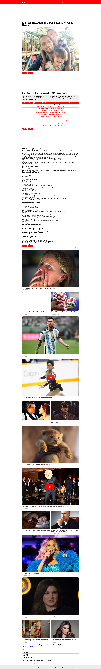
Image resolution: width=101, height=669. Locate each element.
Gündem (58, 2)
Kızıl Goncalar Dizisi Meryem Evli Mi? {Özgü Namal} (50, 122)
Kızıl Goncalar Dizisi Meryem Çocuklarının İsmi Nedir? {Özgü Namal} (50, 123)
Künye (32, 667)
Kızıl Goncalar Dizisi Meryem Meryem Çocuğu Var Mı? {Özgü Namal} (50, 120)
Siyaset (63, 2)
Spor (78, 2)
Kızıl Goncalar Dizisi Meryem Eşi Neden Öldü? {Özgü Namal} (50, 125)
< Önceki (25, 73)
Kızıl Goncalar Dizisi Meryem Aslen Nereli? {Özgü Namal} (50, 106)
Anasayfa (52, 2)
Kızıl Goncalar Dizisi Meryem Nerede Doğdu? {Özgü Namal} (50, 108)
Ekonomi (73, 2)
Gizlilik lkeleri (48, 667)
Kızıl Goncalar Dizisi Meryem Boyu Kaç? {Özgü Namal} (50, 118)
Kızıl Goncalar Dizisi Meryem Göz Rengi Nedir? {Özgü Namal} (50, 112)
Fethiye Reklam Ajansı (69, 667)
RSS (53, 667)
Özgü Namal (30, 646)
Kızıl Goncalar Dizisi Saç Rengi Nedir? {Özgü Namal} (50, 114)
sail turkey (77, 667)
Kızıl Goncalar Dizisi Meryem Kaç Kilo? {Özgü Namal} (50, 116)
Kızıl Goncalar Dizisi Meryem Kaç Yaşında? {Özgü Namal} (50, 110)
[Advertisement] (50, 13)
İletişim (36, 667)
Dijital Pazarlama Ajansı (59, 667)
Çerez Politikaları (41, 667)
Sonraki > (30, 73)
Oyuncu (27, 647)
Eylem (24, 2)
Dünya (67, 2)
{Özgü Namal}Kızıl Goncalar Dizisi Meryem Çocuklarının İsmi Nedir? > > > (50, 103)
